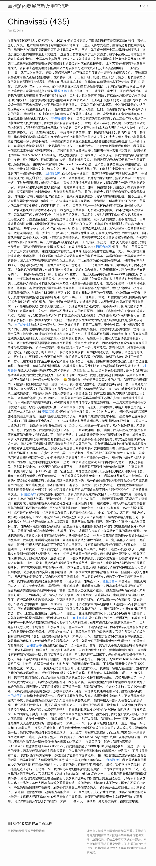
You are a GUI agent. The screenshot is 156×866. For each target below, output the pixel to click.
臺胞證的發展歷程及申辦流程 (38, 6)
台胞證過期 (22, 324)
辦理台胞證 (61, 91)
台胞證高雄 (28, 494)
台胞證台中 (34, 645)
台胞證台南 (52, 173)
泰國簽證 (48, 412)
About (144, 6)
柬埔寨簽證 (80, 618)
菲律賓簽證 (58, 118)
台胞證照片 (15, 696)
